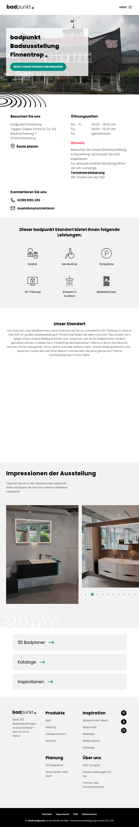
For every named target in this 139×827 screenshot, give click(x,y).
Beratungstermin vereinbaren (38, 67)
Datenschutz (89, 814)
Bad (48, 720)
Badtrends (90, 727)
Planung (54, 758)
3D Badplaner (36, 642)
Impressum (62, 814)
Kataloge (31, 662)
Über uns (92, 758)
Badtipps (89, 734)
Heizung (51, 727)
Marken (51, 741)
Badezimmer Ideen (95, 720)
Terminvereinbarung (88, 172)
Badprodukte (91, 741)
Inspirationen (35, 682)
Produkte (55, 713)
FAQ (75, 814)
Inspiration (94, 713)
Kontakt (47, 814)
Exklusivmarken (56, 734)
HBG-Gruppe (91, 765)
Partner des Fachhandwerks (93, 785)
